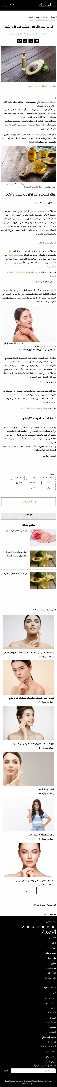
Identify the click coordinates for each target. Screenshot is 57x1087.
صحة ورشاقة (50, 953)
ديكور (53, 1007)
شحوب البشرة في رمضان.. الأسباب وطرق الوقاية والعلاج (31, 698)
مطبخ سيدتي (50, 1056)
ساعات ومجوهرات (48, 987)
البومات (53, 1018)
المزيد (27, 890)
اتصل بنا (52, 1032)
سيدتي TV (51, 1061)
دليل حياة (52, 958)
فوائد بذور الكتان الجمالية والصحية (40, 835)
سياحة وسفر (50, 997)
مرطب (39, 211)
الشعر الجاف (49, 488)
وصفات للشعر (33, 482)
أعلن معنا (52, 1042)
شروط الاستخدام (49, 1037)
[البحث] (12, 5)
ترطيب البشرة (18, 477)
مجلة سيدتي (51, 1051)
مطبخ (53, 963)
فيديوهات (52, 1012)
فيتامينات (31, 477)
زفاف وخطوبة (50, 978)
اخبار (54, 992)
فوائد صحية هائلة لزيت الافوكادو (34, 408)
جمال (45, 17)
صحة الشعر (13, 255)
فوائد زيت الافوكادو (47, 477)
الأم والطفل (51, 973)
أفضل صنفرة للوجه (46, 789)
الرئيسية (54, 17)
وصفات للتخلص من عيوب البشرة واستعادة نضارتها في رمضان (29, 652)
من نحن (52, 1027)
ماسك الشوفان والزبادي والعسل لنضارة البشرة (35, 880)
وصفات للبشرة (48, 482)
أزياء (54, 943)
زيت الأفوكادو (50, 102)
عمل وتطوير (51, 1002)
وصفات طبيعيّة (33, 17)
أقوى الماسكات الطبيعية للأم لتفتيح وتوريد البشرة (33, 743)
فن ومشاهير (51, 968)
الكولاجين (52, 290)
